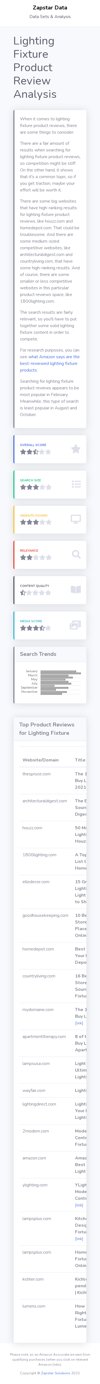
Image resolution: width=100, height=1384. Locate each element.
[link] (79, 1023)
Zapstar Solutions (55, 1373)
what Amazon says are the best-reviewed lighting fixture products (50, 363)
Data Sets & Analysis (50, 17)
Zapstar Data (50, 7)
